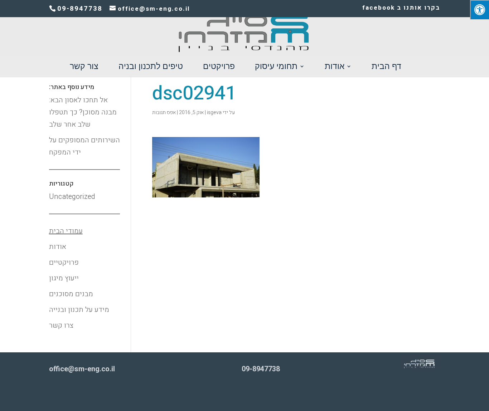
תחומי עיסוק (276, 67)
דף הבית (386, 67)
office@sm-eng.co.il (82, 369)
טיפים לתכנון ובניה (150, 67)
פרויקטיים (64, 262)
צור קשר (84, 67)
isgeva (214, 112)
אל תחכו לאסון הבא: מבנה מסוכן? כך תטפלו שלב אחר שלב (83, 112)
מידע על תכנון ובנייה (79, 309)
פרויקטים (219, 67)
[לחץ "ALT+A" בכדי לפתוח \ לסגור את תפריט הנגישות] (479, 9)
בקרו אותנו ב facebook (401, 8)
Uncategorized (72, 196)
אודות (334, 67)
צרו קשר (61, 325)
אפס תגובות (164, 112)
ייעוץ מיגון (64, 278)
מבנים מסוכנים (71, 294)
